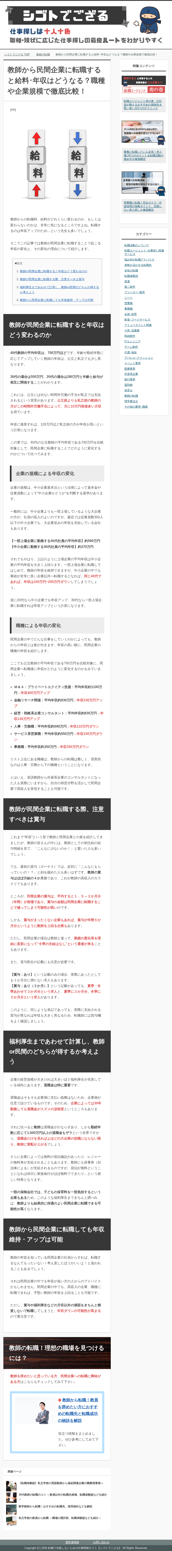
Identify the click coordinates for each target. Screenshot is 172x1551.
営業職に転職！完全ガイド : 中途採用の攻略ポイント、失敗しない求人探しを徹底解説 (143, 206)
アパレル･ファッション (138, 357)
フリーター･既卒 (134, 292)
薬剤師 (128, 384)
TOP (19, 54)
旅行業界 (129, 379)
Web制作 (129, 336)
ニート (128, 297)
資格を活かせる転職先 (138, 265)
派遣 (127, 281)
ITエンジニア (132, 341)
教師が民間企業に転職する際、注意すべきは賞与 (52, 279)
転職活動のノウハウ (136, 245)
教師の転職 (131, 395)
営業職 (128, 303)
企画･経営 (130, 314)
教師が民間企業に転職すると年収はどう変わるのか (53, 271)
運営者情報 (72, 1542)
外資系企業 (131, 374)
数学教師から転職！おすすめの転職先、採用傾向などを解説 (55, 1506)
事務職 (128, 308)
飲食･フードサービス (137, 319)
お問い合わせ (101, 1542)
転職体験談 (131, 275)
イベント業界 (132, 363)
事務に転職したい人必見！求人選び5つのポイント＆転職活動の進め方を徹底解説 (143, 155)
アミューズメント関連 (138, 325)
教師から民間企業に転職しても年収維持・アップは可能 (56, 300)
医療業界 (129, 368)
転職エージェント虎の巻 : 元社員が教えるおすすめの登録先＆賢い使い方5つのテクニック (143, 104)
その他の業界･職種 (136, 406)
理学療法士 (131, 401)
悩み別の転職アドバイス (139, 259)
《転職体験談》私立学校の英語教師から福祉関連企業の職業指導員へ (61, 1483)
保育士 (128, 390)
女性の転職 (131, 270)
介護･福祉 (130, 352)
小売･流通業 (131, 330)
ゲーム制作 (131, 346)
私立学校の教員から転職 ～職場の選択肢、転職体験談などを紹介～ (60, 1518)
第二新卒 (129, 286)
